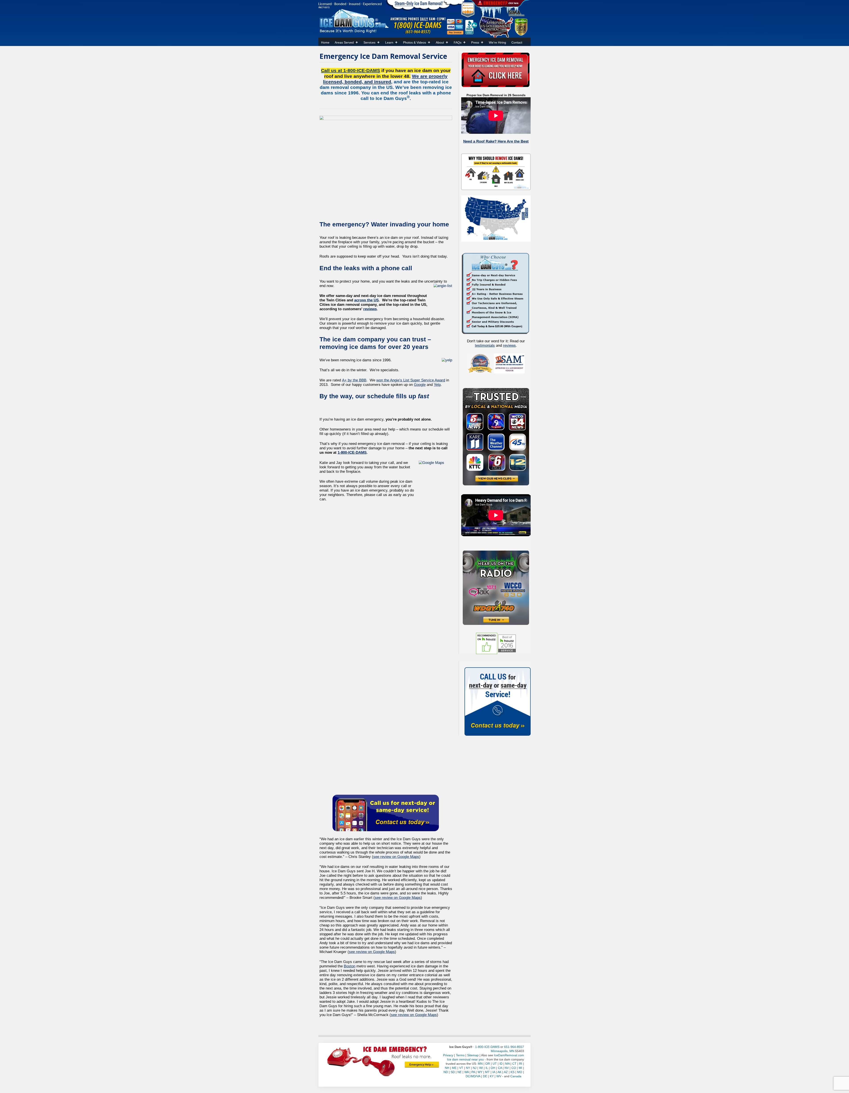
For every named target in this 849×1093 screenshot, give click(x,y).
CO (513, 1068)
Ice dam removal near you (465, 1059)
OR (487, 1063)
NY (468, 1068)
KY (492, 1076)
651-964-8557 (514, 1047)
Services (369, 42)
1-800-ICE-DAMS (352, 452)
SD (453, 1072)
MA (507, 1063)
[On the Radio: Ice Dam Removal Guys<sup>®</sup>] (496, 587)
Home (325, 42)
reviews (370, 309)
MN (480, 1063)
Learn (389, 42)
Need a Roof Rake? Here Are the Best (496, 141)
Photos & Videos (414, 42)
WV (498, 1076)
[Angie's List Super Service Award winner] (521, 27)
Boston (349, 966)
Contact (516, 42)
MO (519, 1072)
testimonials (485, 345)
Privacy (448, 1055)
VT (461, 1068)
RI (520, 1063)
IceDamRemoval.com (509, 1055)
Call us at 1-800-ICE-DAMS (350, 70)
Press (475, 42)
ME (454, 1068)
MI (520, 1068)
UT (495, 1063)
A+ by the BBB (354, 380)
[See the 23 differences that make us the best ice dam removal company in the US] (496, 293)
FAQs (457, 42)
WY (480, 1072)
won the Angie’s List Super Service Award (410, 380)
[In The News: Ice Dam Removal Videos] (496, 436)
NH (447, 1068)
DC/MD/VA (473, 1076)
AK (499, 1072)
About (440, 42)
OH (493, 1068)
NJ (474, 1068)
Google (420, 385)
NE (459, 1072)
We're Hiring (497, 42)
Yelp (437, 385)
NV (507, 1068)
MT (487, 1072)
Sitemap (473, 1055)
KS (512, 1072)
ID (501, 1063)
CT (514, 1063)
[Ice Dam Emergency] (422, 1064)
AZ (506, 1072)
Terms (460, 1055)
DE (485, 1076)
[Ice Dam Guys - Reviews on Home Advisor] (467, 9)
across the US (366, 300)
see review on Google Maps (396, 857)
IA (493, 1072)
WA (466, 1072)
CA (500, 1068)
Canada (515, 1076)
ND (446, 1072)
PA (473, 1072)
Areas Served (344, 42)
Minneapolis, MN (502, 1051)
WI (481, 1068)
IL (487, 1068)
